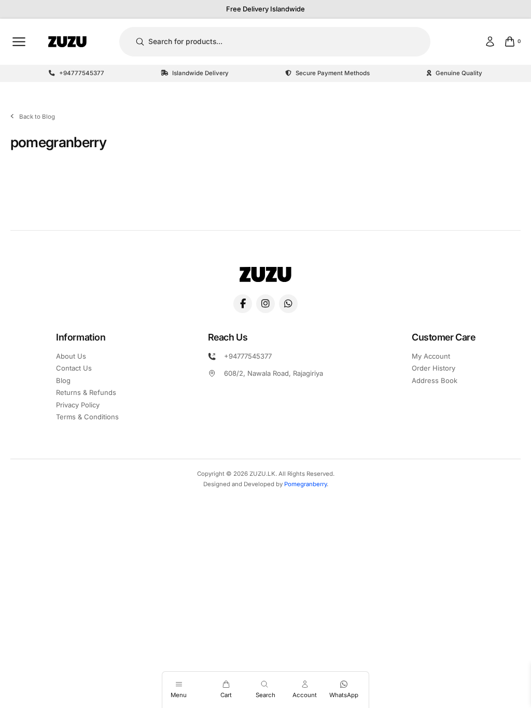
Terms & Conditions (87, 417)
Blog (63, 380)
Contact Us (74, 368)
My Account (431, 356)
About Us (71, 356)
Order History (433, 368)
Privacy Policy (78, 405)
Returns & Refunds (86, 392)
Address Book (434, 380)
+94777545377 (248, 356)
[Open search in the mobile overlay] (265, 684)
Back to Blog (37, 116)
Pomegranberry (305, 484)
